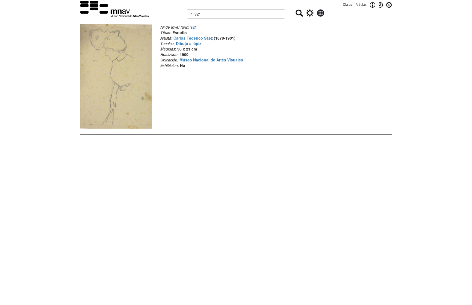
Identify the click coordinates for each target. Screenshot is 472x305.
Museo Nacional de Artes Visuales (211, 60)
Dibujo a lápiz (188, 43)
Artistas (361, 5)
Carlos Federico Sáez (193, 38)
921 (193, 27)
